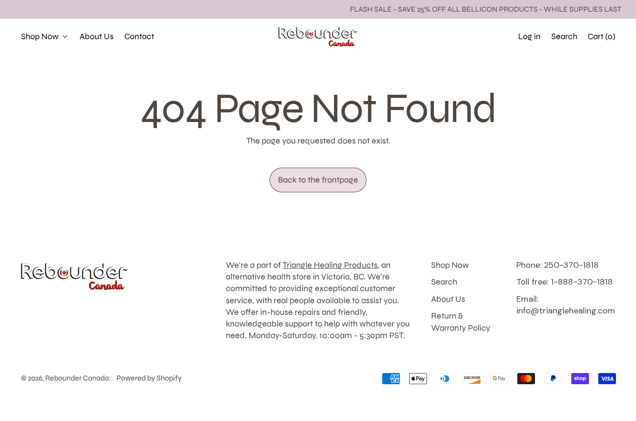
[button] (564, 36)
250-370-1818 (477, 36)
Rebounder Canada (77, 377)
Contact (139, 36)
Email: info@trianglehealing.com (565, 304)
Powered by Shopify (149, 377)
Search (444, 282)
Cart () (601, 39)
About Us (97, 36)
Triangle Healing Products (330, 265)
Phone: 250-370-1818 (557, 265)
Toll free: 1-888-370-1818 (564, 281)
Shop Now (450, 265)
